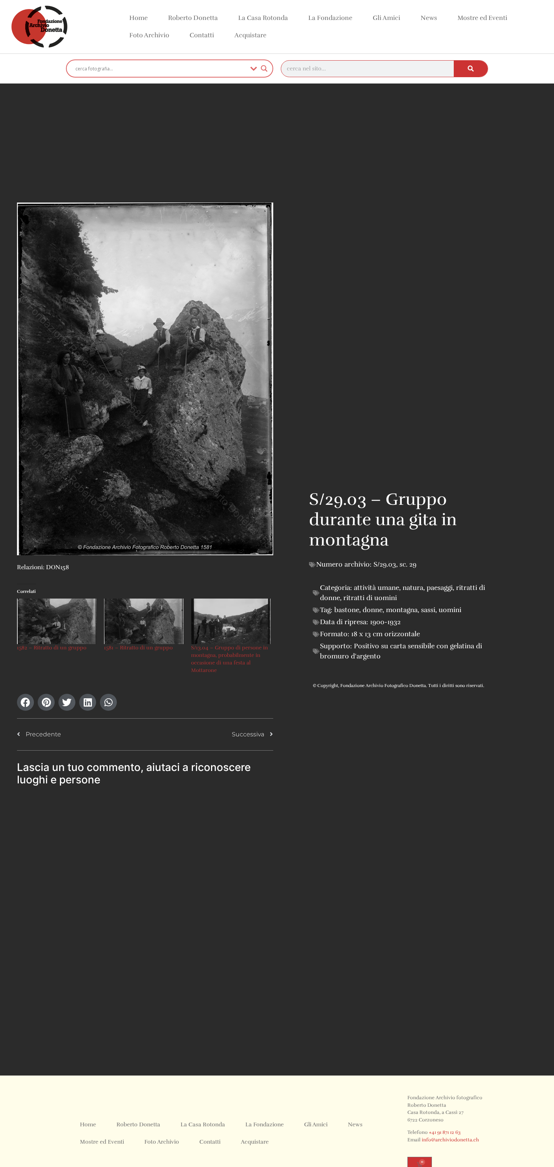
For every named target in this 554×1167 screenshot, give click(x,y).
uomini (450, 610)
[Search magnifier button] (264, 68)
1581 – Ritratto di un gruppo (138, 647)
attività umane (376, 588)
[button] (25, 702)
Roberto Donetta (193, 18)
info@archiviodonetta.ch (450, 1140)
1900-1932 (385, 622)
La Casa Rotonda (263, 18)
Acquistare (250, 35)
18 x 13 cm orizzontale (385, 634)
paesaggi (440, 588)
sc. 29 (407, 564)
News (429, 18)
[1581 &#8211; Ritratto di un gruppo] (144, 621)
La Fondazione (330, 18)
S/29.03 (384, 564)
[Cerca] (471, 69)
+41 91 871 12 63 (445, 1132)
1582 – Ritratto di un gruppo (51, 647)
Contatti (202, 35)
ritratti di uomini (370, 598)
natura (412, 588)
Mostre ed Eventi (482, 18)
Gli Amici (386, 18)
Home (138, 18)
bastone (346, 610)
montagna (402, 610)
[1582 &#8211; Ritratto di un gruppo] (56, 621)
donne (373, 610)
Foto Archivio (149, 35)
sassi (428, 610)
